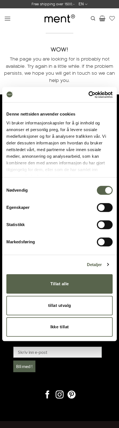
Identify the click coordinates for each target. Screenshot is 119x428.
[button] (7, 18)
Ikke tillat (59, 326)
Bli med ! (24, 366)
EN (81, 4)
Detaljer (94, 264)
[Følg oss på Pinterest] (72, 395)
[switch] (105, 207)
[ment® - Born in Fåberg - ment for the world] (59, 18)
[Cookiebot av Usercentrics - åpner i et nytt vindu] (88, 94)
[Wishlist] (112, 18)
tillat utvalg (59, 305)
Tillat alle (59, 283)
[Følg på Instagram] (60, 395)
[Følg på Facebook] (47, 395)
